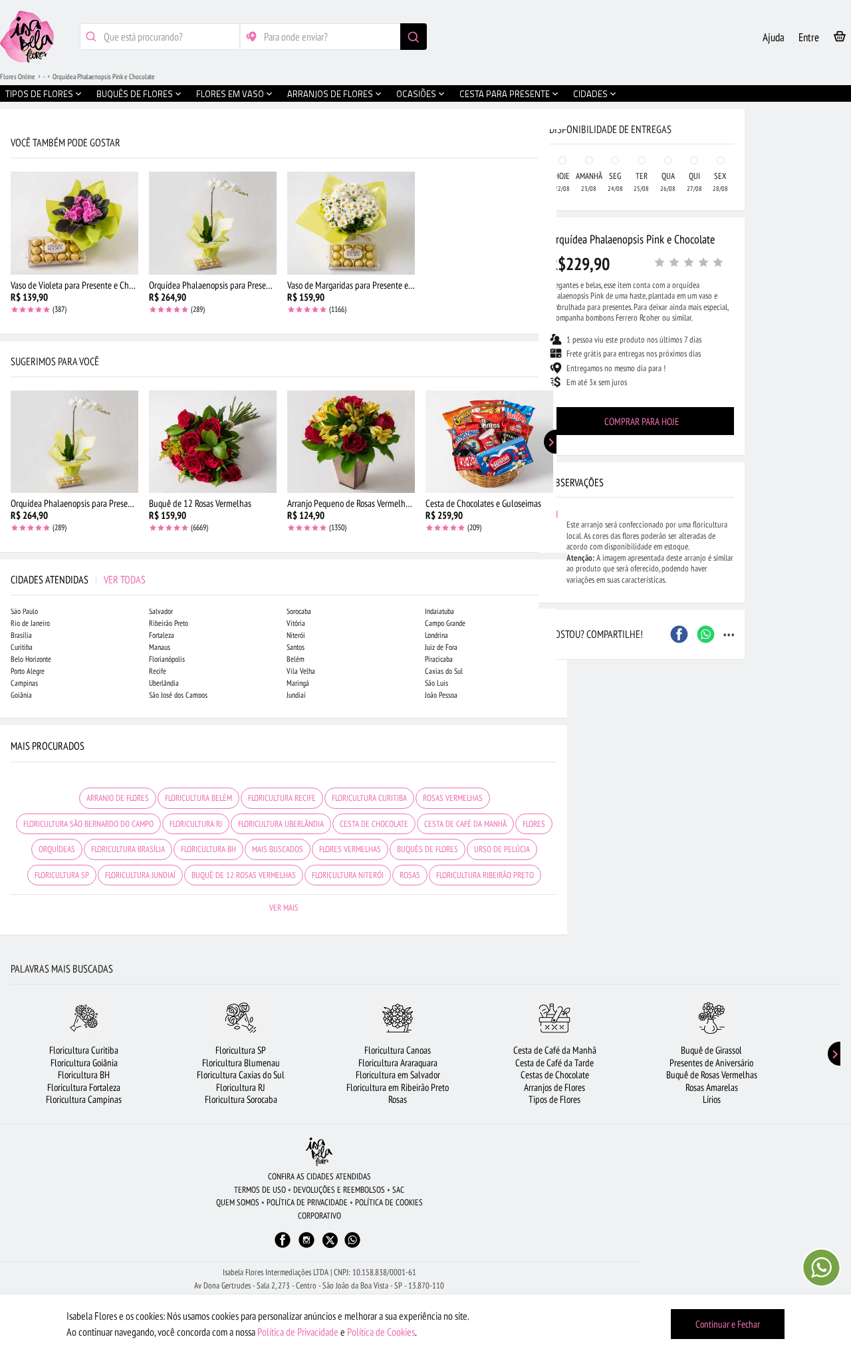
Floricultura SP (240, 1050)
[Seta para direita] (554, 284)
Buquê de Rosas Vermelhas (711, 1074)
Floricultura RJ (240, 1087)
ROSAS (410, 875)
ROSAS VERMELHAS (453, 798)
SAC (398, 1189)
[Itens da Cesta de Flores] (839, 39)
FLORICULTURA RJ (196, 823)
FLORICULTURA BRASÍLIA (128, 849)
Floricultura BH (84, 1074)
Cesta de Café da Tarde (554, 1062)
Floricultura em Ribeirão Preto (397, 1087)
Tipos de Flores (554, 1099)
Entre (808, 37)
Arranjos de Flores (554, 1087)
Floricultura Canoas (397, 1050)
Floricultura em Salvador (398, 1074)
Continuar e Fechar (727, 1324)
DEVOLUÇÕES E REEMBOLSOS (339, 1189)
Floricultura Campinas (84, 1099)
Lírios (712, 1099)
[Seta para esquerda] (13, 284)
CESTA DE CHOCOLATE (374, 823)
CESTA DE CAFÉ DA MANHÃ (465, 823)
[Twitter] (330, 1240)
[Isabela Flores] (319, 1151)
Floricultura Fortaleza (83, 1087)
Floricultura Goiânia (84, 1062)
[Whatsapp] (352, 1246)
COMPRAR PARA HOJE (641, 421)
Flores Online (17, 76)
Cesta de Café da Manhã (554, 1050)
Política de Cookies (381, 1331)
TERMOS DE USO (260, 1189)
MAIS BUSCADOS (277, 849)
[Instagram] (306, 1246)
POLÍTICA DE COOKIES (389, 1202)
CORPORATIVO (319, 1215)
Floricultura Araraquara (397, 1062)
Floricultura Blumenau (241, 1062)
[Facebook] (282, 1246)
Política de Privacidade (297, 1331)
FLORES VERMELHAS (350, 849)
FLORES (534, 823)
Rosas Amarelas (711, 1087)
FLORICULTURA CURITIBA (369, 798)
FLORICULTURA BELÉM (198, 798)
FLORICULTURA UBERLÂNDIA (281, 823)
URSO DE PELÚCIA (502, 849)
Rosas (397, 1099)
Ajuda (774, 37)
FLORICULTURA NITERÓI (348, 875)
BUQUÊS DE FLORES (427, 849)
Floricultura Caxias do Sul (241, 1074)
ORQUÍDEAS (57, 849)
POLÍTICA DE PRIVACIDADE (307, 1202)
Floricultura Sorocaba (241, 1099)
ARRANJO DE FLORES (117, 798)
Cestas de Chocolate (555, 1074)
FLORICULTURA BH (208, 849)
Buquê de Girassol (711, 1050)
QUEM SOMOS (237, 1202)
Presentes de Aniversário (711, 1062)
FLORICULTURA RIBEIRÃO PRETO (485, 875)
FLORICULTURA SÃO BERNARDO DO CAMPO (88, 823)
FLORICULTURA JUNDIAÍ (140, 875)
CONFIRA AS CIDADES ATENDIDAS (319, 1176)
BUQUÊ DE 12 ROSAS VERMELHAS (243, 875)
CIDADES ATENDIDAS (78, 579)
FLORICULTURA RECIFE (282, 798)
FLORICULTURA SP (62, 875)
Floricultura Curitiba (83, 1050)
